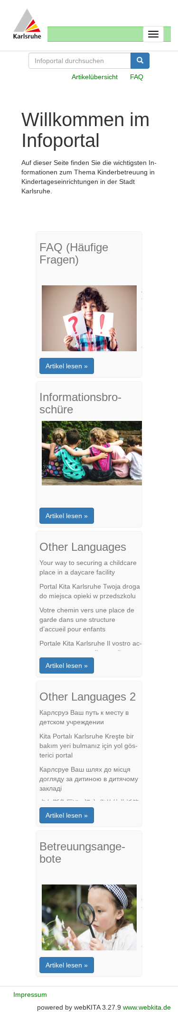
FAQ (136, 77)
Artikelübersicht (95, 77)
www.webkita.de (147, 1007)
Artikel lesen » (67, 366)
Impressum (30, 994)
